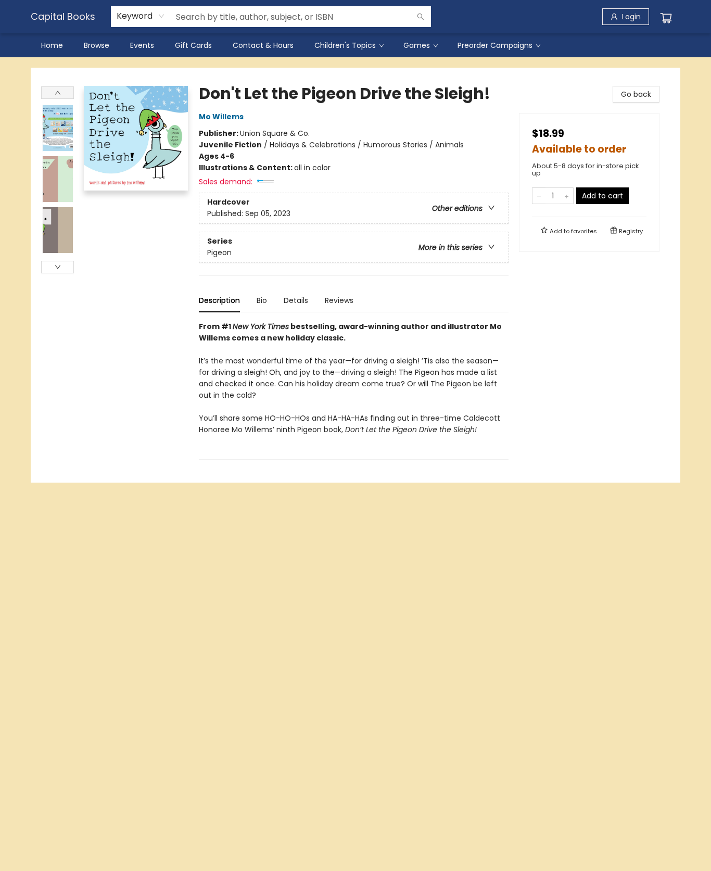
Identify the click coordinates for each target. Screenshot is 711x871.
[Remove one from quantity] (538, 195)
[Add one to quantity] (566, 195)
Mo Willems (221, 116)
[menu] (355, 45)
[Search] (420, 16)
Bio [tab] (262, 300)
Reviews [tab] (339, 300)
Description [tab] (219, 300)
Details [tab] (296, 300)
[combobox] (141, 16)
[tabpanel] (354, 390)
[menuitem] (52, 45)
